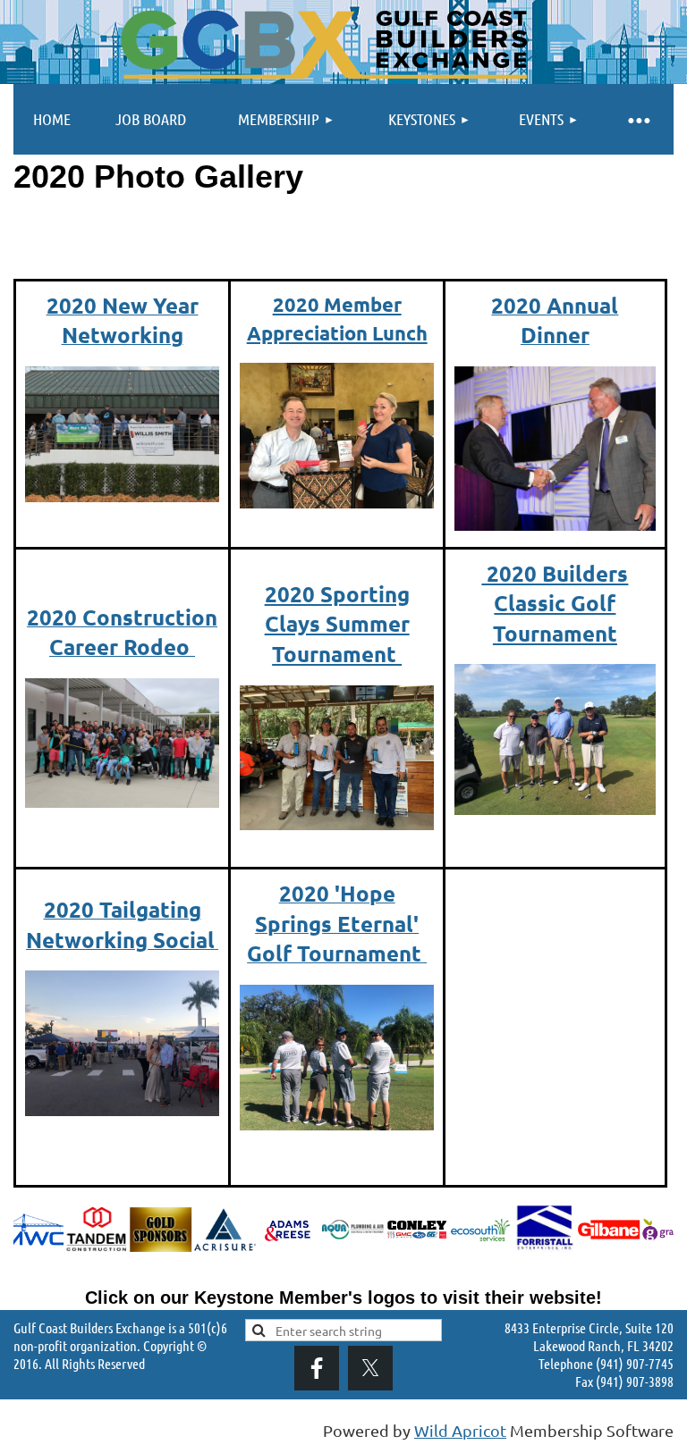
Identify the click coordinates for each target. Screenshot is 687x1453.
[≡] (638, 119)
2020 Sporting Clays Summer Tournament (337, 624)
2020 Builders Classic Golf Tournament (554, 603)
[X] (370, 1368)
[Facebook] (316, 1368)
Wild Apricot (460, 1430)
